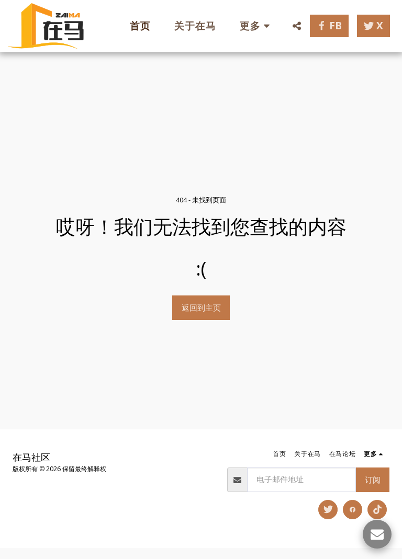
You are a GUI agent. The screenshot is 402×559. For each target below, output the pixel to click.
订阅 (373, 479)
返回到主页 (201, 307)
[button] (296, 26)
